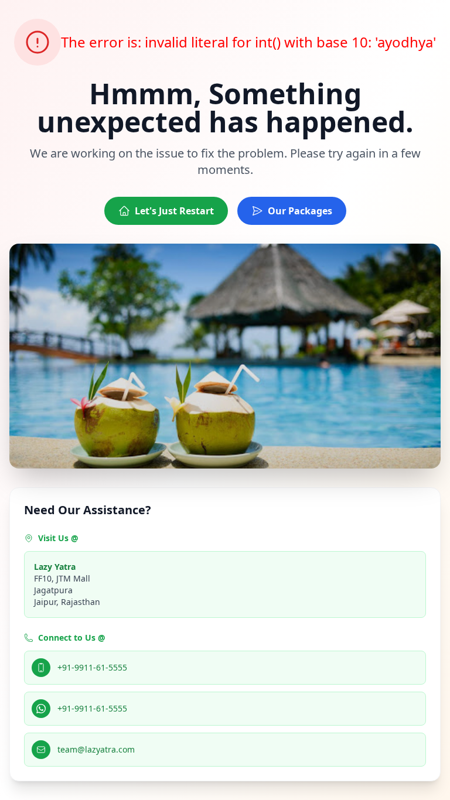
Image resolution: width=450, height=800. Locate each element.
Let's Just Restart (174, 210)
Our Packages (300, 210)
